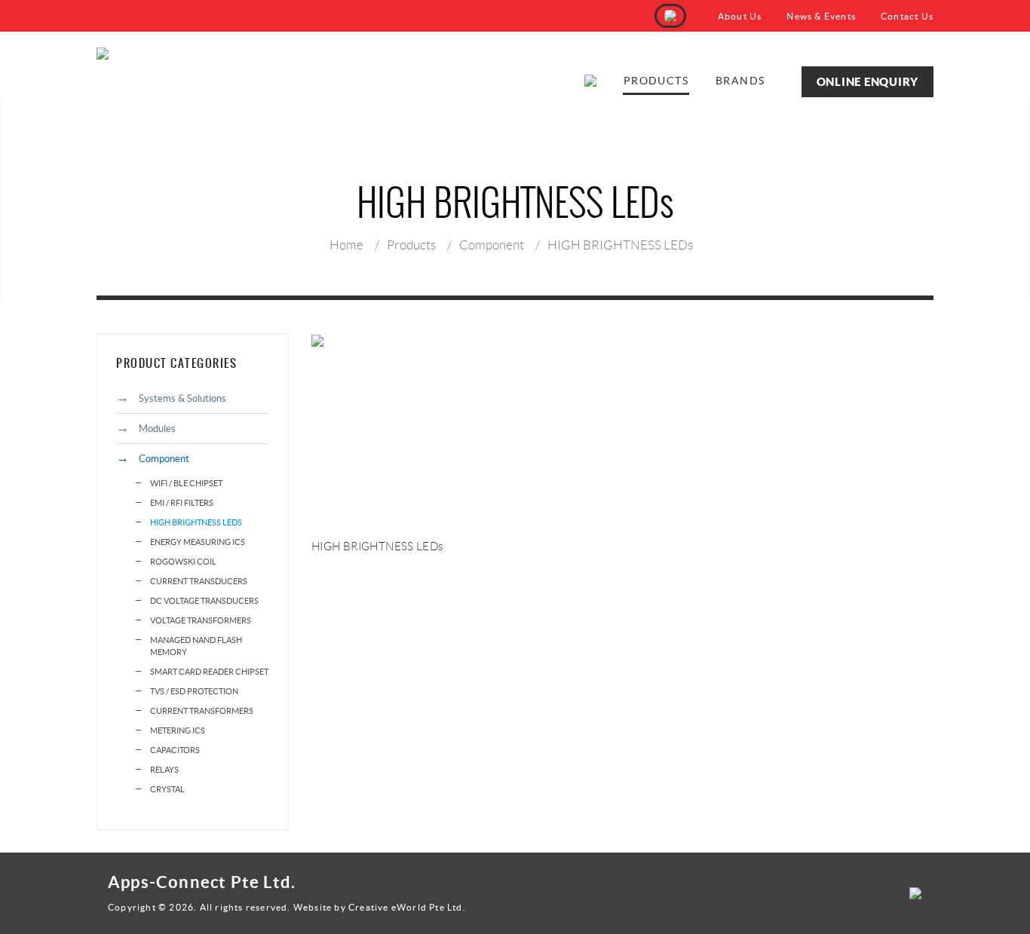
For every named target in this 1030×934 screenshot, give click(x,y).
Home (346, 245)
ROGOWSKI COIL (183, 561)
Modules (157, 428)
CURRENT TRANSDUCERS (198, 581)
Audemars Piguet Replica (156, 922)
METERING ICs (177, 730)
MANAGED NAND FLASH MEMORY (196, 646)
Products (656, 81)
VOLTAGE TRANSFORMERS (200, 620)
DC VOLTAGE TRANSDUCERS (204, 600)
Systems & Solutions (182, 398)
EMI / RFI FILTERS (181, 502)
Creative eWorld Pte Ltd (405, 907)
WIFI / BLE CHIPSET (186, 483)
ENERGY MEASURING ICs (197, 542)
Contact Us (907, 16)
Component (491, 245)
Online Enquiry (868, 81)
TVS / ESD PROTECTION (194, 691)
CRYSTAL (167, 789)
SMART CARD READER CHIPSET (209, 671)
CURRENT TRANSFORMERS (201, 710)
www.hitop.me (252, 922)
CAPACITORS (175, 750)
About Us (740, 16)
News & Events (821, 16)
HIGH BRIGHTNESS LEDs (620, 245)
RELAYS (164, 769)
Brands (740, 81)
